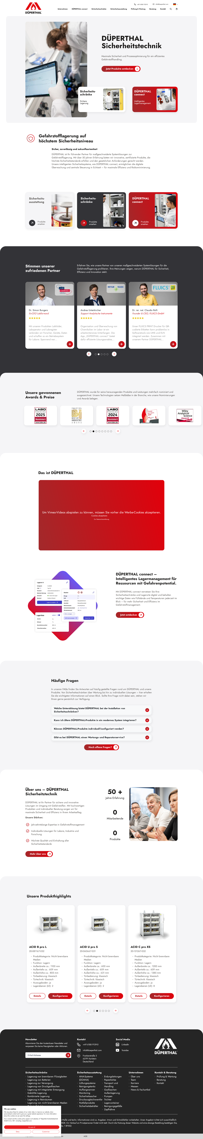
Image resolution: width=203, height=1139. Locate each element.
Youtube (125, 1050)
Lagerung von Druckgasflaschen (43, 1086)
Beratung (152, 9)
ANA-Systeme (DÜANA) (86, 1078)
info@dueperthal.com (162, 4)
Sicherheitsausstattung (118, 9)
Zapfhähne (109, 1109)
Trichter (107, 1099)
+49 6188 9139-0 (142, 4)
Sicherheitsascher (88, 1096)
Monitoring (84, 1093)
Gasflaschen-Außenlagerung (112, 1091)
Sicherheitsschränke (99, 9)
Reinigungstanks (87, 1086)
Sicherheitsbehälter (88, 1106)
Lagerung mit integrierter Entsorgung (45, 1089)
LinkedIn (125, 1044)
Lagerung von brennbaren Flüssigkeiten (47, 1076)
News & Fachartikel (140, 1089)
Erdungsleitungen (113, 1076)
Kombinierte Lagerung (38, 1096)
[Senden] (68, 1055)
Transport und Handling (111, 1084)
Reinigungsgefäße (113, 1106)
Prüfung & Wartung (138, 9)
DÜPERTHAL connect (79, 9)
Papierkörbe (110, 1080)
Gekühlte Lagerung (37, 1093)
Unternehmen (63, 9)
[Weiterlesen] (70, 344)
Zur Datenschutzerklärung (101, 519)
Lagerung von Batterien (39, 1080)
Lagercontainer (111, 1103)
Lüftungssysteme (87, 1083)
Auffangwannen (87, 1089)
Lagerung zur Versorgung (40, 1083)
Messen (134, 1086)
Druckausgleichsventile (90, 1099)
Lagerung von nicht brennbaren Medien (47, 1103)
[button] (175, 4)
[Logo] (33, 8)
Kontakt (163, 9)
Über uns (135, 1076)
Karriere (135, 1083)
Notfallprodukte (87, 1103)
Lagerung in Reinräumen (39, 1099)
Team (133, 1080)
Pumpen (108, 1096)
